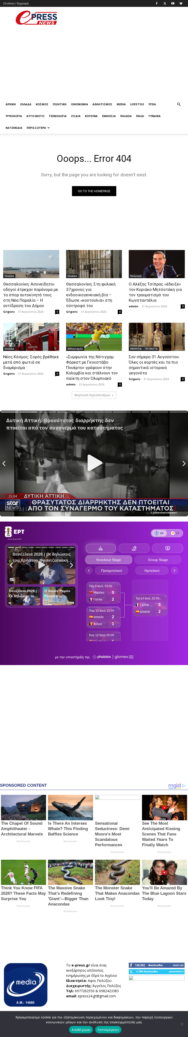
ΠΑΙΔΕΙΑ (126, 116)
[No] (181, 1024)
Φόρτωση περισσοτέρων (92, 395)
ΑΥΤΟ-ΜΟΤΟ (35, 116)
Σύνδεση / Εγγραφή (16, 3)
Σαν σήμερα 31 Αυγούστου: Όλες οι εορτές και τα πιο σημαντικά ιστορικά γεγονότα (154, 364)
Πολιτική (60, 104)
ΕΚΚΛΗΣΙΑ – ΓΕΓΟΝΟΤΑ (144, 348)
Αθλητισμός (102, 104)
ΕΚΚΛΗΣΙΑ (109, 116)
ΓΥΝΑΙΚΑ (155, 116)
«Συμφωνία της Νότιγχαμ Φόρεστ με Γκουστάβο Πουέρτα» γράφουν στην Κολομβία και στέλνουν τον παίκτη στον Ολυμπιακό (92, 367)
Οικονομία (79, 104)
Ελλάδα (25, 104)
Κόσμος (42, 104)
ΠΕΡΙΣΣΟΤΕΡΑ (36, 128)
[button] (179, 104)
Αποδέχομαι (80, 1030)
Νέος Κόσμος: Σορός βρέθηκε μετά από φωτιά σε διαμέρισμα (31, 362)
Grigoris (9, 311)
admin (133, 306)
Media (121, 104)
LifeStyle (137, 104)
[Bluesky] (181, 3)
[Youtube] (172, 3)
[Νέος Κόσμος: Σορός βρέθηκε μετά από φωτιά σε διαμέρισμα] (31, 337)
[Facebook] (156, 3)
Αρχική (11, 104)
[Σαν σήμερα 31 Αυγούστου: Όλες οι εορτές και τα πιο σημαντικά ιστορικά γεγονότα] (157, 337)
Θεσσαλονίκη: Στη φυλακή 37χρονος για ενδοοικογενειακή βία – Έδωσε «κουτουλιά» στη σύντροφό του (91, 295)
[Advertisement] (127, 17)
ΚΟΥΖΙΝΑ (91, 116)
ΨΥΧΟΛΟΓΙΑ (14, 116)
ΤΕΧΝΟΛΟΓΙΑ (58, 116)
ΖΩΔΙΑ (76, 116)
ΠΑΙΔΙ (140, 116)
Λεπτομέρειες (108, 1030)
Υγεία (152, 104)
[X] (164, 3)
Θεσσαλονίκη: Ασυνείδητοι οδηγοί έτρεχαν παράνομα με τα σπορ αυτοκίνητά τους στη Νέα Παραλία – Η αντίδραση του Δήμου (30, 295)
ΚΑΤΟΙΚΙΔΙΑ (14, 128)
